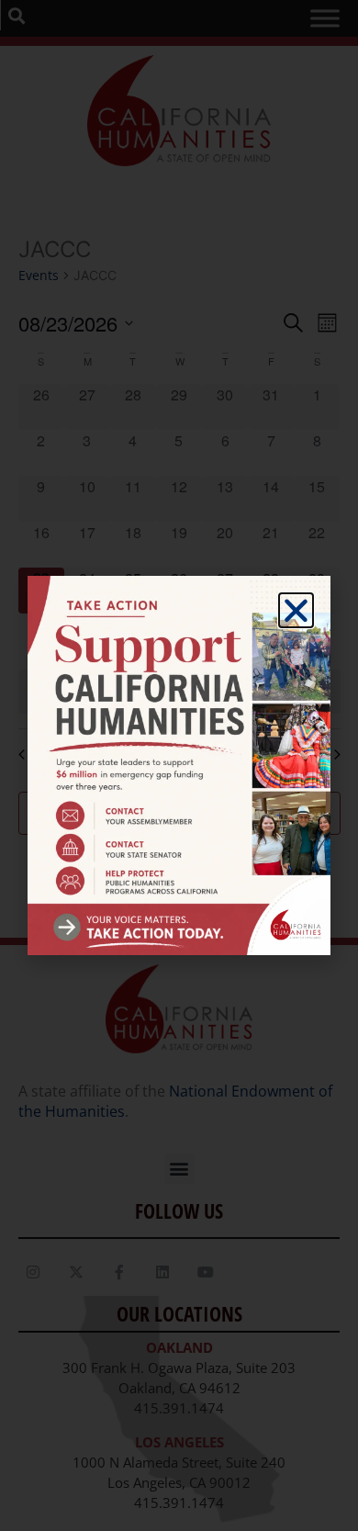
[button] (296, 610)
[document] (179, 765)
